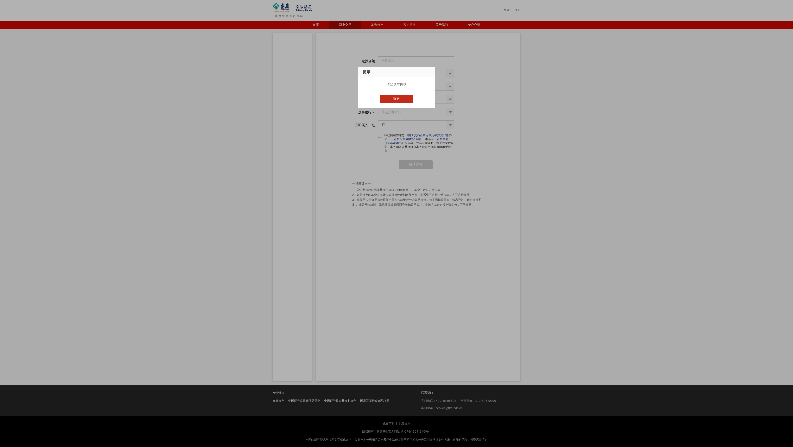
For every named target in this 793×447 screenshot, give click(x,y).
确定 (396, 99)
